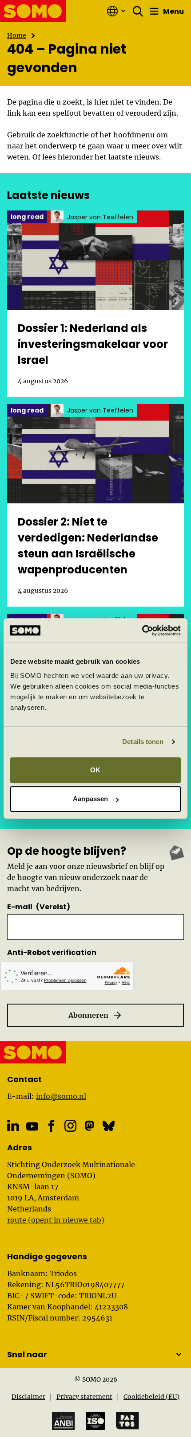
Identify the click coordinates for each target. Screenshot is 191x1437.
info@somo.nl (61, 1096)
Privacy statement (84, 1397)
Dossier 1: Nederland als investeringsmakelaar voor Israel (93, 344)
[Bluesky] (109, 1126)
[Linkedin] (13, 1126)
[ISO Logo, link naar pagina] (95, 1421)
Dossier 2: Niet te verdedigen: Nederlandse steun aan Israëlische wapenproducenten (88, 545)
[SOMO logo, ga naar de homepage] (33, 11)
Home (16, 35)
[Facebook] (51, 1126)
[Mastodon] (90, 1126)
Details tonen (142, 741)
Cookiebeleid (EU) (151, 1397)
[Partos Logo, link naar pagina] (127, 1421)
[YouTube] (32, 1126)
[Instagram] (70, 1126)
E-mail (38, 907)
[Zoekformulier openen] (138, 11)
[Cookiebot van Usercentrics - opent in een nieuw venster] (142, 630)
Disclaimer (28, 1397)
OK (95, 770)
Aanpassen (90, 798)
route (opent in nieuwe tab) (55, 1219)
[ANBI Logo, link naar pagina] (63, 1421)
